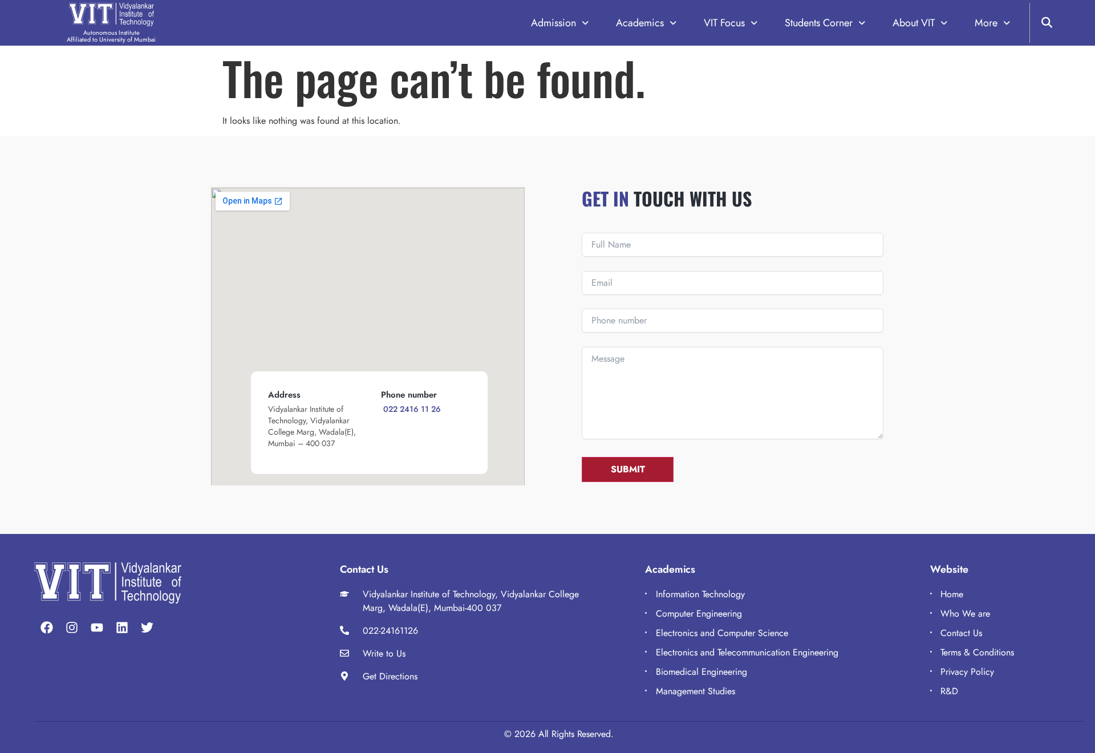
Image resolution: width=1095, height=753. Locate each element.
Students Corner (819, 23)
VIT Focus (724, 23)
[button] (559, 23)
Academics (640, 23)
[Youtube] (97, 627)
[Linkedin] (122, 627)
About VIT (914, 23)
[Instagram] (71, 627)
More (986, 23)
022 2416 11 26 (411, 409)
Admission (553, 23)
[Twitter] (147, 627)
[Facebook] (46, 627)
